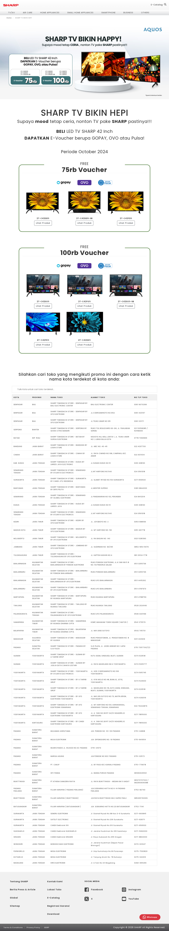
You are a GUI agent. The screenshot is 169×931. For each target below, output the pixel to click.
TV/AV (11, 12)
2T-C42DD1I (43, 218)
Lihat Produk (43, 223)
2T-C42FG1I (84, 301)
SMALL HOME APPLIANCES (80, 12)
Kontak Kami (55, 881)
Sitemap (15, 905)
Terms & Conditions (13, 927)
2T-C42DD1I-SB (84, 218)
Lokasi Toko (54, 889)
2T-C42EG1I (43, 301)
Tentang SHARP (19, 881)
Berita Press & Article (23, 889)
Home (9, 18)
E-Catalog (157, 4)
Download (53, 914)
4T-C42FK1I (43, 340)
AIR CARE (27, 12)
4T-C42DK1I (84, 340)
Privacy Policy (33, 927)
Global (14, 897)
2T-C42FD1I (126, 218)
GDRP (46, 927)
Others (145, 12)
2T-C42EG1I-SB (126, 301)
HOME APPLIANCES (49, 12)
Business (128, 12)
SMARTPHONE (108, 12)
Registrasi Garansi (58, 905)
